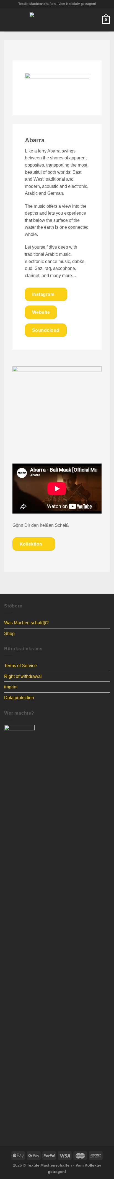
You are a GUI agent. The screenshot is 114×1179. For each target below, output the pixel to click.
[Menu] (7, 20)
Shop (9, 633)
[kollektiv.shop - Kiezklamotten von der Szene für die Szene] (57, 19)
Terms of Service (20, 665)
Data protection (19, 697)
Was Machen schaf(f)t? (26, 622)
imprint (10, 687)
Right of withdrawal (23, 676)
